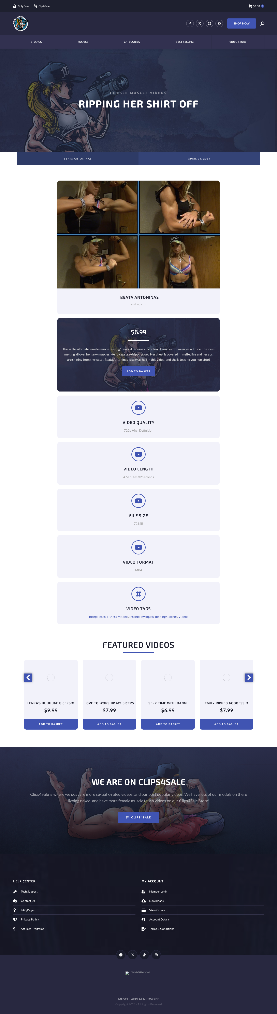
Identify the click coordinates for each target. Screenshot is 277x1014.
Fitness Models (117, 616)
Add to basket (139, 371)
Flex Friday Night (226, 703)
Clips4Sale (141, 817)
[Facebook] (121, 955)
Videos (183, 616)
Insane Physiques (141, 616)
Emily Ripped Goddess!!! (168, 703)
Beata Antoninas (78, 158)
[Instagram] (156, 955)
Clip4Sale (44, 6)
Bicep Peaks (97, 616)
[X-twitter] (132, 955)
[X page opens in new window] (200, 23)
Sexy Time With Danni (109, 703)
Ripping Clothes (166, 616)
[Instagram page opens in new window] (209, 23)
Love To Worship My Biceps (50, 703)
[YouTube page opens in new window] (219, 23)
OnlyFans (23, 6)
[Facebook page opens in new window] (190, 23)
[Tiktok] (144, 955)
